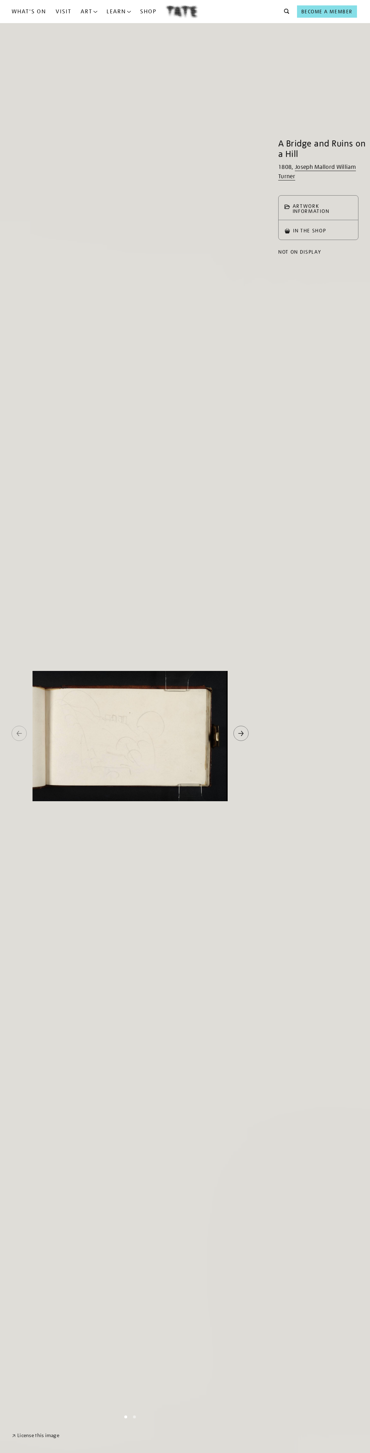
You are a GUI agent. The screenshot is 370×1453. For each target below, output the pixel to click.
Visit (64, 11)
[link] (36, 1435)
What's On (29, 11)
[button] (284, 11)
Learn (116, 11)
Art (86, 11)
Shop (148, 11)
